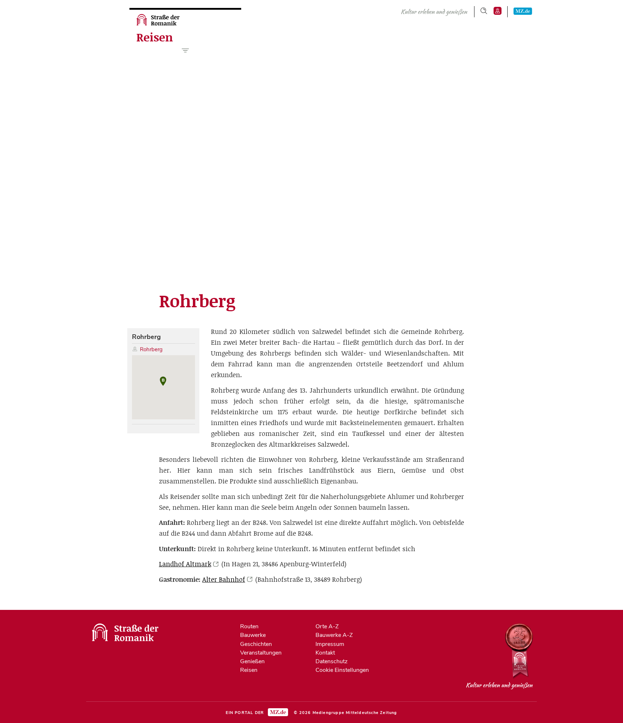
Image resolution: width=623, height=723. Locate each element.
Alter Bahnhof (223, 579)
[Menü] (185, 50)
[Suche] (484, 11)
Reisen (154, 37)
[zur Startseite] (158, 24)
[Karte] (498, 11)
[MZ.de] (523, 11)
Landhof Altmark (185, 563)
